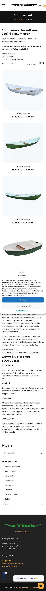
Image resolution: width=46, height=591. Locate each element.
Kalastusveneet (11, 494)
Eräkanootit (9, 476)
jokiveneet (35, 352)
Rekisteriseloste (35, 588)
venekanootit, (12, 352)
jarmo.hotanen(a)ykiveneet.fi (12, 564)
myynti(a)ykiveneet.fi (9, 566)
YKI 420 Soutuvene (23, 114)
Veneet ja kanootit (9, 461)
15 (15, 63)
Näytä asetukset (23, 306)
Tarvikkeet (6, 504)
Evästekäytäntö (21, 311)
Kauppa (21, 19)
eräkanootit (23, 352)
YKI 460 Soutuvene (23, 166)
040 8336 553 (7, 561)
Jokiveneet (9, 480)
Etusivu (14, 19)
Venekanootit (10, 485)
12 (12, 63)
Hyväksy (23, 300)
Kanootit (8, 490)
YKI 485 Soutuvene (23, 219)
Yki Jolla (23, 272)
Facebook (18, 532)
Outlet (7, 499)
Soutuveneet (10, 471)
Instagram (27, 532)
